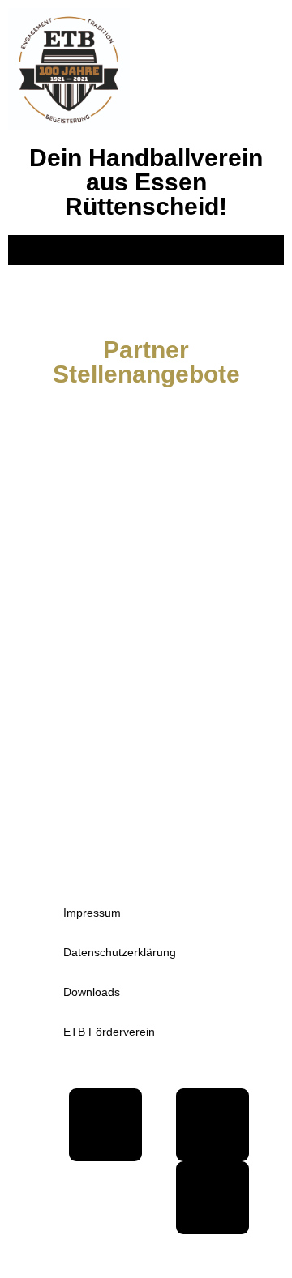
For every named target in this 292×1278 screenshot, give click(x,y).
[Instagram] (212, 1197)
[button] (146, 250)
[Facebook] (105, 1124)
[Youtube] (212, 1124)
